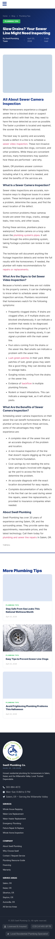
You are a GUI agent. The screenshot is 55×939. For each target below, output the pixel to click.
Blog (13, 16)
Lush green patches (18, 357)
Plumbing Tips (24, 16)
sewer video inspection (15, 143)
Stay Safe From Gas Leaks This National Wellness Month (23, 610)
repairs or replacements (15, 269)
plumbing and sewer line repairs (20, 537)
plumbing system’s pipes (27, 235)
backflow (27, 383)
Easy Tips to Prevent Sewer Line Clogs (27, 659)
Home (5, 16)
